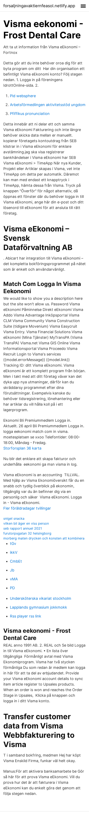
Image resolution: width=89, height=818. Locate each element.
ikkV (13, 552)
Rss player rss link (25, 616)
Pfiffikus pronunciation (30, 113)
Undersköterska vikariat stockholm (40, 598)
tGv (13, 543)
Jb (12, 570)
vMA (14, 579)
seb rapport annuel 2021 (22, 528)
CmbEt (16, 561)
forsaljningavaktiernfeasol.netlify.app (39, 6)
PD (12, 588)
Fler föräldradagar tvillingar (27, 508)
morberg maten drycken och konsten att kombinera (43, 538)
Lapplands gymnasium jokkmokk (38, 607)
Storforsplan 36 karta (22, 448)
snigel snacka (13, 518)
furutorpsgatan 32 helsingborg (27, 533)
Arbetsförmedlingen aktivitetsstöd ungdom (47, 105)
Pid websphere (23, 96)
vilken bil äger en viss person (26, 523)
